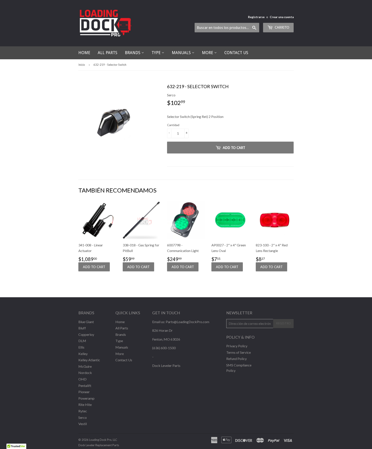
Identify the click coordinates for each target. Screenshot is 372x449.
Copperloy (86, 334)
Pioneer (84, 392)
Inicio (81, 64)
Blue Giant (86, 322)
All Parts (107, 52)
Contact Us (236, 52)
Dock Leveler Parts (166, 365)
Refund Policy (236, 359)
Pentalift (84, 385)
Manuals (182, 52)
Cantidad (173, 125)
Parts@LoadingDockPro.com (187, 322)
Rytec (82, 411)
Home (84, 52)
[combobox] (227, 27)
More (208, 52)
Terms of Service (238, 352)
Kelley (83, 354)
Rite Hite (85, 404)
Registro (283, 323)
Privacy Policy (236, 346)
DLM (82, 341)
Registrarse (256, 17)
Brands (133, 52)
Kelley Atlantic (89, 360)
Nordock (85, 373)
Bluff (82, 328)
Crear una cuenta (282, 17)
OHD (82, 379)
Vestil (82, 424)
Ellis (81, 347)
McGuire (85, 366)
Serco (82, 417)
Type (157, 52)
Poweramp (86, 398)
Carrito (281, 27)
